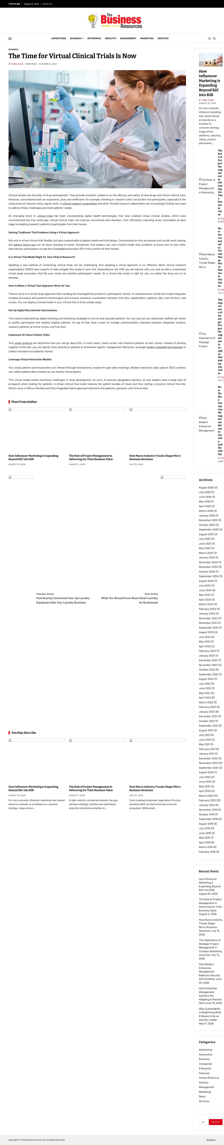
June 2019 (205, 833)
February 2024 (207, 609)
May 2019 (204, 837)
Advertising (58, 38)
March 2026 (206, 510)
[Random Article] (209, 38)
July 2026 (204, 492)
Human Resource (209, 1077)
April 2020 (205, 791)
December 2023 (208, 618)
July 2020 (204, 777)
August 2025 (206, 534)
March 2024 (206, 604)
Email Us (48, 4)
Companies (205, 1063)
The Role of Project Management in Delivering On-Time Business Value (91, 457)
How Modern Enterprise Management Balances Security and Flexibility (209, 971)
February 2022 (207, 706)
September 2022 (208, 674)
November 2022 (208, 665)
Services (163, 38)
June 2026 (205, 496)
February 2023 (207, 650)
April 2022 (205, 697)
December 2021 (208, 716)
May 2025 (204, 548)
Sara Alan (17, 64)
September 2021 (208, 725)
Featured (204, 1073)
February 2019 (207, 851)
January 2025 (207, 557)
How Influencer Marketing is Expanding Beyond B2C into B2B (33, 457)
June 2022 (205, 688)
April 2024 (205, 599)
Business (75, 38)
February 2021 (207, 749)
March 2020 (206, 795)
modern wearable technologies (164, 347)
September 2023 (208, 627)
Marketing (147, 38)
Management (128, 38)
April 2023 (205, 646)
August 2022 (206, 678)
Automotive (205, 1054)
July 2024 (205, 585)
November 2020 (208, 763)
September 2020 (208, 767)
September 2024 (209, 576)
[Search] (214, 38)
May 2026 (204, 501)
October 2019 (206, 814)
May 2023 (204, 641)
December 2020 (208, 758)
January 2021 (206, 753)
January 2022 (207, 711)
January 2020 (207, 805)
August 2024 (206, 580)
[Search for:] (202, 1122)
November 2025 (208, 520)
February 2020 (207, 800)
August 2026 (206, 487)
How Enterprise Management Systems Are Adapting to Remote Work (210, 996)
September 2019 (208, 819)
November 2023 (208, 622)
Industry (110, 38)
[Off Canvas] (10, 39)
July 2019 (204, 828)
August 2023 (206, 632)
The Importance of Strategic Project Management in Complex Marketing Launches (220, 336)
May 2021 (204, 744)
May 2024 (205, 594)
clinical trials (45, 215)
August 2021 (206, 730)
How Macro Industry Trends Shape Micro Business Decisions (220, 257)
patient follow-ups (24, 244)
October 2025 (207, 524)
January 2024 (207, 613)
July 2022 (204, 683)
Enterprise (94, 38)
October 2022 (207, 669)
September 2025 (208, 529)
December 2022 (208, 660)
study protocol (23, 343)
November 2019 (208, 809)
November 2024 (208, 566)
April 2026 (205, 506)
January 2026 (207, 515)
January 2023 (207, 655)
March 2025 (206, 552)
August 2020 (206, 772)
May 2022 (204, 693)
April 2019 (204, 842)
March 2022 (206, 702)
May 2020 (204, 786)
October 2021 (206, 721)
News (202, 1096)
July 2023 (204, 637)
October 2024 (207, 571)
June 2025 (205, 543)
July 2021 (204, 735)
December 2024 (208, 562)
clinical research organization (79, 203)
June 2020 (205, 781)
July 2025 (204, 538)
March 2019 (206, 847)
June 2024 (205, 590)
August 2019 (206, 823)
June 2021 (205, 739)
